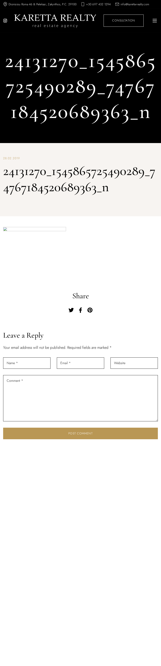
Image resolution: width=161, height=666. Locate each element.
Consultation (123, 20)
